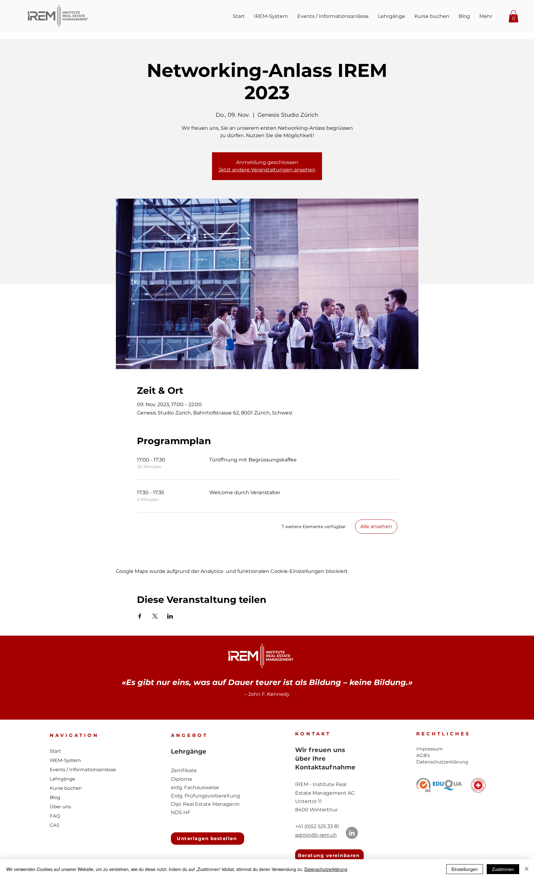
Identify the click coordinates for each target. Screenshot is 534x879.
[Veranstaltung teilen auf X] (155, 616)
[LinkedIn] (352, 833)
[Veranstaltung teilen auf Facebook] (140, 616)
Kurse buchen (66, 788)
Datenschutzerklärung (325, 869)
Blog (55, 797)
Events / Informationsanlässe (83, 769)
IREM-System (65, 760)
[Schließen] (526, 869)
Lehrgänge (62, 779)
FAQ (55, 816)
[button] (513, 16)
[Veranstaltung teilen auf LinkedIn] (170, 616)
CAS (54, 825)
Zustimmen (503, 869)
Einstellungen (464, 869)
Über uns (60, 807)
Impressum (429, 749)
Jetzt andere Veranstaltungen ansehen (267, 170)
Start (55, 751)
